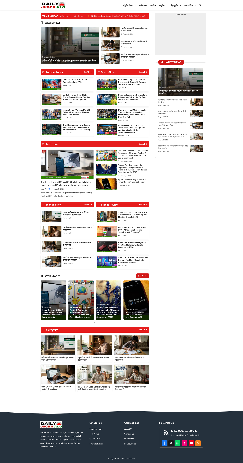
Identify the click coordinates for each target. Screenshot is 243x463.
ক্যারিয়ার (153, 5)
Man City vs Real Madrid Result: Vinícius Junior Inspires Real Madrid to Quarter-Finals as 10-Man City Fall (132, 113)
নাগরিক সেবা (143, 5)
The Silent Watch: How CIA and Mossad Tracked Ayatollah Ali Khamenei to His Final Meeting (76, 127)
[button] (200, 5)
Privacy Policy (130, 444)
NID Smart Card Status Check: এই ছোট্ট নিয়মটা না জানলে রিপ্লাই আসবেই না (106, 16)
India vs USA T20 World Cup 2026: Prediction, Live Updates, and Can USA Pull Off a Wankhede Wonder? (131, 128)
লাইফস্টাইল (188, 5)
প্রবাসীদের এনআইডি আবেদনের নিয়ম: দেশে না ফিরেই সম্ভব (134, 29)
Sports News (94, 438)
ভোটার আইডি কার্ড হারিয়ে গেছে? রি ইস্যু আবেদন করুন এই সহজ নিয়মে (75, 213)
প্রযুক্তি (162, 5)
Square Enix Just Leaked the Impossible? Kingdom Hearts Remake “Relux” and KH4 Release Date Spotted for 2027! (132, 168)
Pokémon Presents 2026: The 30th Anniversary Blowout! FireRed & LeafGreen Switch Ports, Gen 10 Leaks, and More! (133, 154)
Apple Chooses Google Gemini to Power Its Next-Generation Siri (132, 180)
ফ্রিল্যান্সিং (174, 5)
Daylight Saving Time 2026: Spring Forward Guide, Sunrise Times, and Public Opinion (76, 97)
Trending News (96, 429)
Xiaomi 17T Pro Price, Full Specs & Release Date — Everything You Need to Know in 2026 (132, 214)
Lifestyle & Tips (96, 444)
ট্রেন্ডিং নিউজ (128, 5)
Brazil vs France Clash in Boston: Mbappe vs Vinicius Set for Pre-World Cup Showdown (132, 97)
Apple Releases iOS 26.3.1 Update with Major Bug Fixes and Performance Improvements (66, 183)
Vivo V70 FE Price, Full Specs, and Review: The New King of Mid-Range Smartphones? (133, 259)
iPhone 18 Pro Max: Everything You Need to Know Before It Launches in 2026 (132, 244)
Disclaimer (129, 438)
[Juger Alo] (53, 5)
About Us (128, 429)
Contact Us (129, 434)
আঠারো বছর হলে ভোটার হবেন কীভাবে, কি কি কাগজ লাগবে (134, 42)
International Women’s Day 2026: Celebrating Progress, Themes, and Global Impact (77, 112)
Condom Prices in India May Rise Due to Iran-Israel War (77, 80)
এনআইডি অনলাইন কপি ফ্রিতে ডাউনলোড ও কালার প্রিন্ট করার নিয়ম (135, 55)
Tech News (94, 434)
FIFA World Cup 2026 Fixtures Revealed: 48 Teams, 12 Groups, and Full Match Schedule (132, 82)
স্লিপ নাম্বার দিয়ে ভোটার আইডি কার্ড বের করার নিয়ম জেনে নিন (173, 147)
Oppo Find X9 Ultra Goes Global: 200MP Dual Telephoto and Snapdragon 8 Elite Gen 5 (132, 229)
